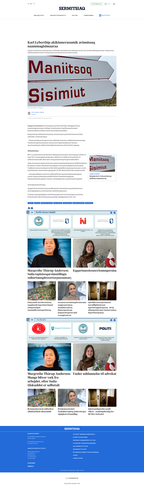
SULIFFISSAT (106, 15)
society (30, 203)
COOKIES (75, 455)
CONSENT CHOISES (78, 458)
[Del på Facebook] (29, 208)
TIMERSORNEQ (88, 15)
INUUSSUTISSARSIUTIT (58, 15)
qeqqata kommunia (78, 203)
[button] (111, 213)
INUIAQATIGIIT (39, 15)
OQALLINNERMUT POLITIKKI (80, 446)
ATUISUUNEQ (31, 463)
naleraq (37, 203)
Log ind (109, 3)
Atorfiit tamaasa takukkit (45, 212)
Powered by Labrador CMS (72, 483)
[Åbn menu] (113, 4)
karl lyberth (58, 203)
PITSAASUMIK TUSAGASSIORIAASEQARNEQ (84, 443)
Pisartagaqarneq (96, 3)
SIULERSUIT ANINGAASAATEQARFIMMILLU (84, 434)
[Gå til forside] (72, 8)
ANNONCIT (31, 466)
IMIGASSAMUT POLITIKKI (79, 449)
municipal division (47, 203)
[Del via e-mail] (32, 208)
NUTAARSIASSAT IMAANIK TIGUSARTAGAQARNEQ (86, 452)
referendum (89, 203)
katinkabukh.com (73, 478)
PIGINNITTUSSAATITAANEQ (80, 437)
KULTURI (75, 15)
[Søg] (34, 4)
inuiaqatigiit (67, 203)
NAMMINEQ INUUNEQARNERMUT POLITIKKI (84, 440)
